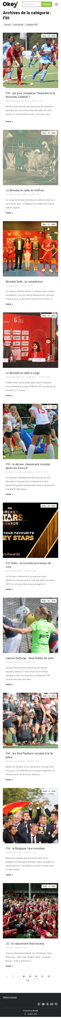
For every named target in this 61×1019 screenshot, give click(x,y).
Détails (8, 122)
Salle (25, 194)
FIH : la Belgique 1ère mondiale (25, 848)
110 (27, 980)
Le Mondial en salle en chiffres (25, 190)
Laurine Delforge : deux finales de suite (30, 658)
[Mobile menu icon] (56, 4)
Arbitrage (9, 662)
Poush (35, 1011)
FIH (23, 101)
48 (24, 976)
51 (42, 976)
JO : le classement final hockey (25, 943)
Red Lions (18, 194)
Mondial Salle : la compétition (24, 281)
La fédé (28, 377)
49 (30, 976)
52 (49, 976)
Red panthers (28, 472)
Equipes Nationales (13, 101)
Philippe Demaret (10, 997)
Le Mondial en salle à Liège (23, 373)
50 (36, 976)
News (27, 101)
